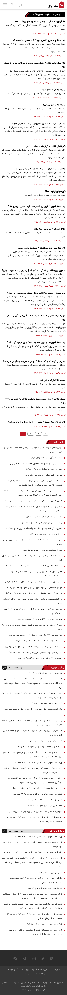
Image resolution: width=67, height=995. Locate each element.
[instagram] (34, 958)
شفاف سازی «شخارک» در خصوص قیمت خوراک (43, 517)
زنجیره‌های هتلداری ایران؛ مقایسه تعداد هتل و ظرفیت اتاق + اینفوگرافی (33, 566)
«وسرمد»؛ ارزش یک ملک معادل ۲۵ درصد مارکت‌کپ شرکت (38, 641)
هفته (16, 667)
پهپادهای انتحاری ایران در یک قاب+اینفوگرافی (43, 475)
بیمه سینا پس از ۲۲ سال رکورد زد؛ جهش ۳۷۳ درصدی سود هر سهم (35, 635)
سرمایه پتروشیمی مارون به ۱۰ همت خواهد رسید (42, 550)
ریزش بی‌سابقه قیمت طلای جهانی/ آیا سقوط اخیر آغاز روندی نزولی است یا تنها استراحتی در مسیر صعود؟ (32, 695)
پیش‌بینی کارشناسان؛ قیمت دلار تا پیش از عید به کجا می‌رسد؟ (37, 788)
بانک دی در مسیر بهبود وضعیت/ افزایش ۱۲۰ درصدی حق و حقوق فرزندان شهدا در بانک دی (32, 733)
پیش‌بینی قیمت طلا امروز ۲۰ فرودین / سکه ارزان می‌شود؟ (38, 124)
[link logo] (56, 4)
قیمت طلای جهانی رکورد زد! (52, 105)
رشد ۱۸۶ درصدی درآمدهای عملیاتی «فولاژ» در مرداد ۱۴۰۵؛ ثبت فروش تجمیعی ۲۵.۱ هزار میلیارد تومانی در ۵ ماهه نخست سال (34, 483)
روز (22, 667)
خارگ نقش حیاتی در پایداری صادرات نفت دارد (43, 806)
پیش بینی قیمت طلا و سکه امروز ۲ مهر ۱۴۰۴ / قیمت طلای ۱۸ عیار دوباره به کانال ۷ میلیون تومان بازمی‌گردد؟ (32, 723)
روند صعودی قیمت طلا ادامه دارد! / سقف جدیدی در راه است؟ (36, 293)
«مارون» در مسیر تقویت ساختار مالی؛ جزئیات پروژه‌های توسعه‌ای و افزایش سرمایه (32, 542)
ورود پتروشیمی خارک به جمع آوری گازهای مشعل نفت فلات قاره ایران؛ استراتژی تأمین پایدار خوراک (34, 509)
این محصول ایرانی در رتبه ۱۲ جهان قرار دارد (45, 673)
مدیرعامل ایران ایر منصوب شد (50, 715)
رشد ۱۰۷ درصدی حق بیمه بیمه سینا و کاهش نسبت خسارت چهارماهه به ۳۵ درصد (32, 627)
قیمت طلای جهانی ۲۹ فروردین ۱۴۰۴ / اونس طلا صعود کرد (38, 40)
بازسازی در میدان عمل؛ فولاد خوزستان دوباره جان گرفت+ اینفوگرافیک (34, 587)
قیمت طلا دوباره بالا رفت (53, 90)
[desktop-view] (20, 5)
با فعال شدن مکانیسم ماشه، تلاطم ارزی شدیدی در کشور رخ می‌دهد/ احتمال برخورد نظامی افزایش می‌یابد (35, 932)
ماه (10, 667)
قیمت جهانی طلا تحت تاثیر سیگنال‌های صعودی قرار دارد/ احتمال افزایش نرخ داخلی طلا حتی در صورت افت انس (32, 754)
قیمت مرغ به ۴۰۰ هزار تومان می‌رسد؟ (47, 703)
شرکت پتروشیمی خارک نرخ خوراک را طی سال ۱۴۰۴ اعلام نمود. (37, 794)
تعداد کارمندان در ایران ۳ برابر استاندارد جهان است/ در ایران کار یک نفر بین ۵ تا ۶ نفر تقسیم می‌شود (32, 770)
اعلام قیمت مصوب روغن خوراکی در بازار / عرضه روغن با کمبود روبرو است (33, 709)
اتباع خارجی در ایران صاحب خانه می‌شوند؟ (44, 924)
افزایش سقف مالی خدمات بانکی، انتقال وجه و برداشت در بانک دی (35, 811)
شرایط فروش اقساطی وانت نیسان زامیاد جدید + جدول (39, 746)
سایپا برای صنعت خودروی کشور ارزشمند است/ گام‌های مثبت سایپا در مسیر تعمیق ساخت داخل (34, 880)
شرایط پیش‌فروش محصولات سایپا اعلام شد (44, 741)
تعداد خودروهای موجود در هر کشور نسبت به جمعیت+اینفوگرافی (36, 463)
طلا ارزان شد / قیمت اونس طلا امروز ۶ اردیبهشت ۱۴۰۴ (39, 22)
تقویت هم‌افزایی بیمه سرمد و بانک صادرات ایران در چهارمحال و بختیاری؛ (33, 646)
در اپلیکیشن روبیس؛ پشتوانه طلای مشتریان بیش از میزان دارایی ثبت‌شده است (32, 601)
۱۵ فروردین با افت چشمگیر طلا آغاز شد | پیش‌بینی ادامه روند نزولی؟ (33, 271)
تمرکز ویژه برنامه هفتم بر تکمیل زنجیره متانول (44, 800)
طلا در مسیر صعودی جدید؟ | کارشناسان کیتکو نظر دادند (39, 169)
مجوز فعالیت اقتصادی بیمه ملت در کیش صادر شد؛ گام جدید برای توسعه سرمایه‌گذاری (33, 611)
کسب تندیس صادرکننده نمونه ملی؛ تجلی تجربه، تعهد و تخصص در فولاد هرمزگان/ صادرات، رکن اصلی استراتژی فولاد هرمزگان (33, 906)
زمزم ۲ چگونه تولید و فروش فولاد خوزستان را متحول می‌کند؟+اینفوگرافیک (32, 593)
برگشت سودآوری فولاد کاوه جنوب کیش (46, 457)
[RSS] (15, 958)
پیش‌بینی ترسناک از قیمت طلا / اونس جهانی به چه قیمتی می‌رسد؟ (34, 361)
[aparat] (52, 958)
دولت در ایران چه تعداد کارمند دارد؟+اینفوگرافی (43, 469)
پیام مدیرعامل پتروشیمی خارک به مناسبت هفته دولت (40, 522)
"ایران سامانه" (27, 989)
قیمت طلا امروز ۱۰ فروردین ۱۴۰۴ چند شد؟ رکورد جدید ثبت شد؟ (36, 343)
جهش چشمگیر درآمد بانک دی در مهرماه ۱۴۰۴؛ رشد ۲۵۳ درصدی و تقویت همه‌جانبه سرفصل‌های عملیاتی (33, 819)
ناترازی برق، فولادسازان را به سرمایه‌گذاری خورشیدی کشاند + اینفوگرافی (33, 581)
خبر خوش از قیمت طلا (55, 191)
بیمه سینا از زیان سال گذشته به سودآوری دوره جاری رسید (39, 619)
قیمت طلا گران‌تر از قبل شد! (52, 380)
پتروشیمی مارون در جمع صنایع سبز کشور (45, 534)
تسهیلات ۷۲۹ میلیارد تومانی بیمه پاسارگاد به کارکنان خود (40, 658)
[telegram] (25, 958)
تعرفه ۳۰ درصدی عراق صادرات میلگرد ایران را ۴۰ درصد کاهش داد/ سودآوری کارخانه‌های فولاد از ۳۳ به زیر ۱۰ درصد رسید (35, 780)
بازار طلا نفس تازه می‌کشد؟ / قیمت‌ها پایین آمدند (41, 248)
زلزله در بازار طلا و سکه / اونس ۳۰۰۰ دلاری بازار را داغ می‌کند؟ (36, 422)
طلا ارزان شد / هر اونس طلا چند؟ (49, 229)
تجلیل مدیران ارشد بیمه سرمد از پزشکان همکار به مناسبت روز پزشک (34, 652)
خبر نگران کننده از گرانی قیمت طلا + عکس (45, 146)
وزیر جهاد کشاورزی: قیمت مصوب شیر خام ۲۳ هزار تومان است (37, 762)
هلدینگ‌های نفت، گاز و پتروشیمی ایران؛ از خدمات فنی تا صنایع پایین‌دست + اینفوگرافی (36, 574)
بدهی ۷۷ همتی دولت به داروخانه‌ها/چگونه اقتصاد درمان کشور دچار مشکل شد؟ (32, 558)
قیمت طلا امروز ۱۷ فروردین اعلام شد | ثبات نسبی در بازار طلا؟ (36, 207)
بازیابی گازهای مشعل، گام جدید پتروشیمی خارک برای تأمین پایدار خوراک (33, 501)
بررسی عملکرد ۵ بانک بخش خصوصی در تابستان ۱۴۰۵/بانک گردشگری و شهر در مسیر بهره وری (33, 450)
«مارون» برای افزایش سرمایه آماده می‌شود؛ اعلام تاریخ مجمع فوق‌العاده (34, 528)
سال (4, 667)
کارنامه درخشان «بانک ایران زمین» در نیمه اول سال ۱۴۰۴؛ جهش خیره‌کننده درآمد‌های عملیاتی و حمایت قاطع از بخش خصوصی (32, 896)
